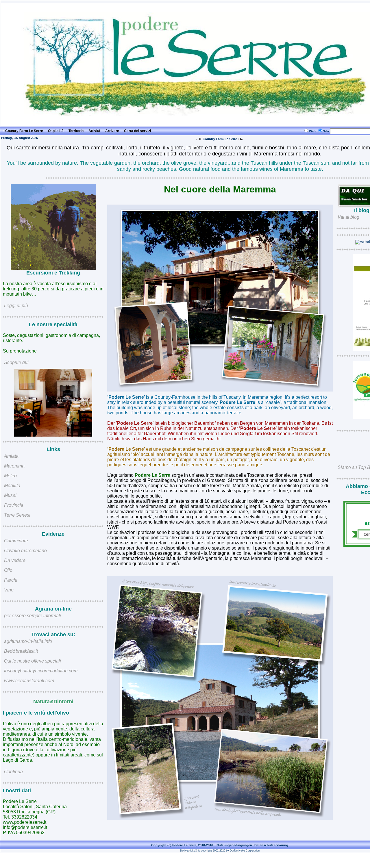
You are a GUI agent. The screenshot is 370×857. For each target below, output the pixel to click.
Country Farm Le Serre (220, 139)
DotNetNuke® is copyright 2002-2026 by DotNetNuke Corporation (220, 850)
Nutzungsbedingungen (234, 845)
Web (312, 131)
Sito (326, 131)
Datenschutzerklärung (271, 845)
